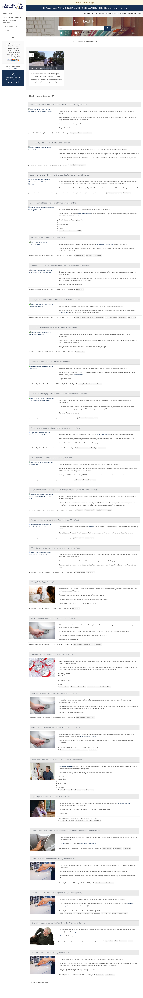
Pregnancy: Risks (90, 510)
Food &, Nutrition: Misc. (85, 384)
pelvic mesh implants (124, 803)
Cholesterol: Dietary (111, 317)
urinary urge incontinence (88, 736)
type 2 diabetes (63, 312)
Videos (80, 33)
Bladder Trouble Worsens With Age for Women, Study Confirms (57, 893)
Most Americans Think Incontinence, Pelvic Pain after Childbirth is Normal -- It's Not (64, 490)
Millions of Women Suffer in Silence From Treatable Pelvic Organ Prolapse (59, 104)
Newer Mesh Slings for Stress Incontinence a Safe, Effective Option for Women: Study (66, 830)
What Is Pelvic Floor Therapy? (42, 582)
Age (62, 913)
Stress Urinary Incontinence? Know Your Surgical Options (53, 618)
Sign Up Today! (132, 13)
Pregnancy (80, 510)
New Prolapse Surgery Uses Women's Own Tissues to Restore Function (59, 393)
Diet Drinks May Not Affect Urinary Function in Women (52, 654)
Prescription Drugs (81, 480)
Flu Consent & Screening (12, 17)
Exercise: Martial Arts (75, 231)
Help (93, 13)
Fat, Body (73, 165)
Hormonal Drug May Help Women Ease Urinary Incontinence (55, 727)
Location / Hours (120, 13)
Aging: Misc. (68, 913)
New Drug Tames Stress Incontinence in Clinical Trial (51, 458)
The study (63, 844)
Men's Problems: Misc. (77, 790)
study (74, 932)
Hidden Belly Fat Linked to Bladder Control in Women (51, 143)
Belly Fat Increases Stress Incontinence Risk (48, 237)
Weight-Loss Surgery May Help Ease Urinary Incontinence (54, 693)
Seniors (130, 941)
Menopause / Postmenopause (79, 750)
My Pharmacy (8, 13)
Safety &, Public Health (67, 821)
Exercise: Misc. (81, 448)
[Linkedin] (13, 38)
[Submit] (107, 28)
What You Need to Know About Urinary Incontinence (53, 858)
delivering (91, 527)
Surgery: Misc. (88, 644)
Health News (67, 33)
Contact (6, 31)
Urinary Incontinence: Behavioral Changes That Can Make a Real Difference (59, 175)
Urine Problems (80, 255)
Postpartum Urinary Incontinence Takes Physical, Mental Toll (55, 520)
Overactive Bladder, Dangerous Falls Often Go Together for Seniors (58, 923)
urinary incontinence (84, 214)
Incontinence (87, 133)
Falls (61, 936)
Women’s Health (78, 375)
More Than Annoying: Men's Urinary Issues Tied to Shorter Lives (56, 760)
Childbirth (99, 510)
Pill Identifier (100, 13)
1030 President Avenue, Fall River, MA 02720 (56, 8)
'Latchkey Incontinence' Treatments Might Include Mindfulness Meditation (60, 265)
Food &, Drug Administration (93, 821)
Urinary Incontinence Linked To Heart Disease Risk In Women (55, 299)
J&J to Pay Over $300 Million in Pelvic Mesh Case (51, 796)
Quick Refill (110, 13)
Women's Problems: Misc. (78, 687)
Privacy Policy (13, 68)
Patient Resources (10, 27)
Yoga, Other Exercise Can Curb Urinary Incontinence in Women (56, 428)
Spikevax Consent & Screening (10, 22)
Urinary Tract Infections (114, 193)
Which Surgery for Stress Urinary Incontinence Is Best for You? (55, 548)
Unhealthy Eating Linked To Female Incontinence (50, 361)
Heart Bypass (122, 317)
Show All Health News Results (40, 982)
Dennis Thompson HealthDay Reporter (70, 220)
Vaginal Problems (77, 133)
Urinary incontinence (65, 766)
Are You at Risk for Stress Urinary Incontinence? (51, 952)
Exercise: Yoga (92, 448)
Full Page (65, 133)
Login (139, 13)
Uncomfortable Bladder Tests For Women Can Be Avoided (54, 327)
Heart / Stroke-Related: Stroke (84, 317)
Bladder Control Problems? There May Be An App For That (53, 203)
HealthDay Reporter (65, 674)
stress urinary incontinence (105, 244)
